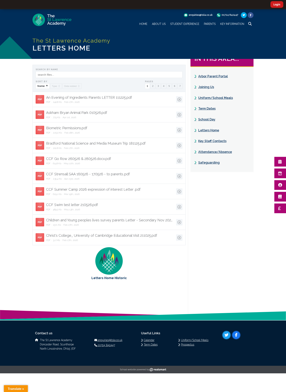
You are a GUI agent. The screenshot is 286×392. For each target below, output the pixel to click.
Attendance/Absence (215, 152)
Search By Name (47, 69)
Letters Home (208, 130)
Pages (149, 81)
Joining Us (206, 87)
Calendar (149, 340)
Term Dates (207, 108)
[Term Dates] (280, 173)
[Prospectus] (280, 197)
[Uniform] (280, 185)
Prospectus (187, 344)
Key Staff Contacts (212, 141)
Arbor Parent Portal (213, 76)
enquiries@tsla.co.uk (201, 15)
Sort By (41, 81)
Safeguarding (209, 162)
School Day (206, 119)
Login (276, 4)
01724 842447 (230, 15)
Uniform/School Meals (215, 98)
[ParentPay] (280, 208)
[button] (250, 23)
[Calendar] (280, 162)
